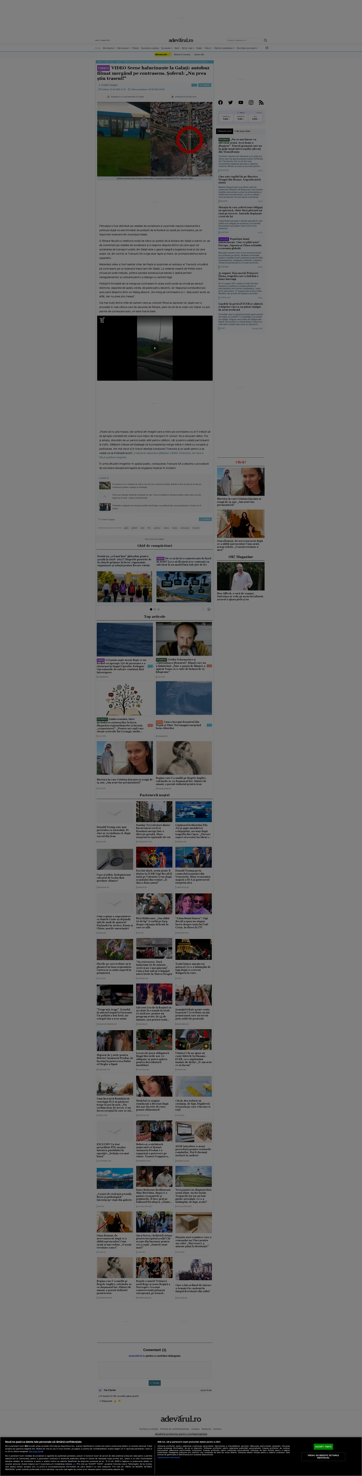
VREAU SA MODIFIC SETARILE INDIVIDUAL (323, 1456)
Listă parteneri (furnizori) (168, 1457)
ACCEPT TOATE (323, 1446)
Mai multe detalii (36, 1451)
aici (74, 1464)
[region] (181, 1456)
